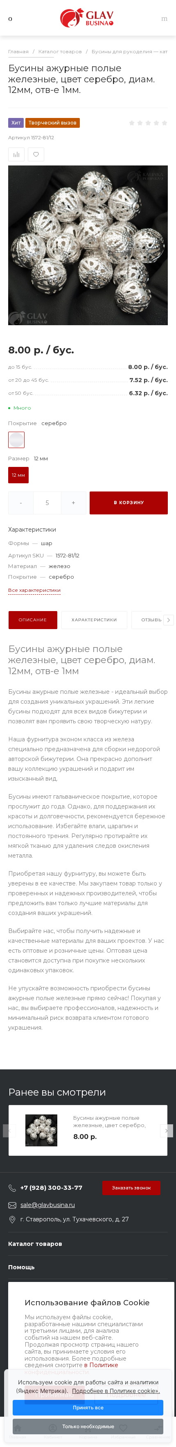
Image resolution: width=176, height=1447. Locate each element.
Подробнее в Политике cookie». (116, 1390)
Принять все (88, 1407)
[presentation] (168, 620)
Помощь (21, 1267)
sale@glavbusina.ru (47, 1205)
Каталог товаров (35, 1244)
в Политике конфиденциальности (71, 1368)
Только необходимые (88, 1426)
